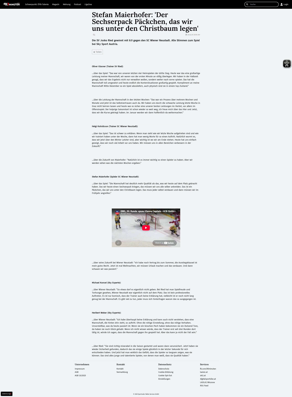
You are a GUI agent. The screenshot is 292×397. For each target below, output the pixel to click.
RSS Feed (204, 385)
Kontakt (120, 369)
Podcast (77, 4)
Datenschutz (163, 369)
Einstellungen (164, 379)
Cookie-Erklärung (165, 372)
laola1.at (204, 372)
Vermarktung (122, 372)
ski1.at (203, 375)
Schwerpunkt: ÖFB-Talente (37, 4)
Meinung (66, 4)
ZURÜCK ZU (5, 394)
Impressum (80, 369)
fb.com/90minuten (208, 369)
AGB (76, 372)
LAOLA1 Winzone (207, 382)
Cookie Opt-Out (165, 375)
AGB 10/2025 (80, 375)
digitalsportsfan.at (208, 379)
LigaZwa (88, 4)
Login (286, 4)
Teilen (98, 52)
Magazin (55, 4)
